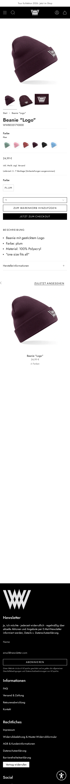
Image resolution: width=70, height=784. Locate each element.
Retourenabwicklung (14, 702)
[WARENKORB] (65, 12)
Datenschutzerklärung (14, 751)
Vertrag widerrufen (16, 764)
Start (5, 113)
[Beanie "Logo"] (35, 320)
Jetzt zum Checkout (35, 216)
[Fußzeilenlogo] (17, 599)
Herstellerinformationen (16, 266)
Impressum (9, 730)
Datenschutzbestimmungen (36, 671)
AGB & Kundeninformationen (19, 743)
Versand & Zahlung (13, 695)
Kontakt (7, 709)
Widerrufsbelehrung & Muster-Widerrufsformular (30, 737)
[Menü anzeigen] (5, 12)
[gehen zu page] (10, 101)
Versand (21, 165)
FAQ (5, 688)
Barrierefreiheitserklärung (17, 757)
